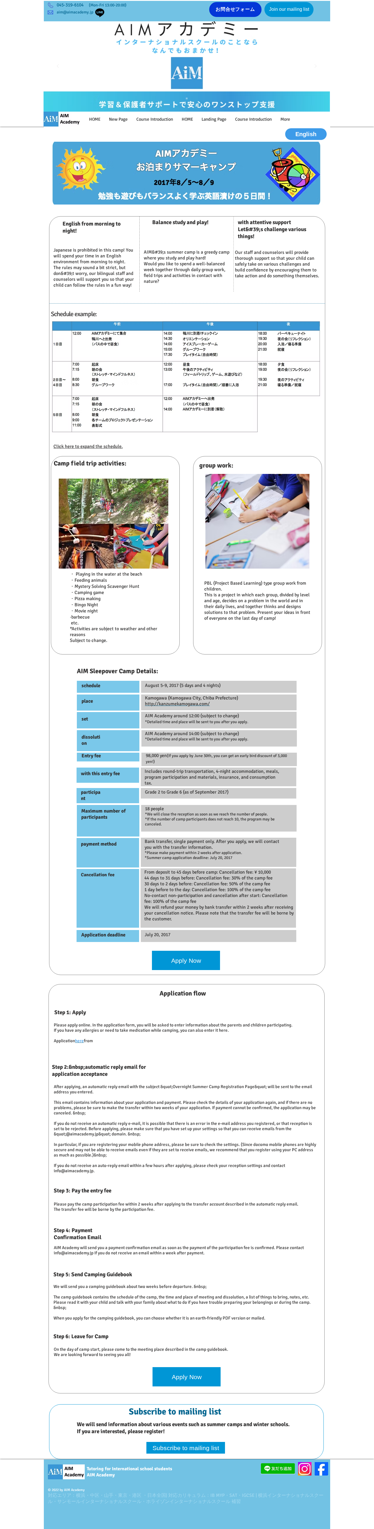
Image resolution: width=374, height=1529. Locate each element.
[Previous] (58, 66)
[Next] (315, 66)
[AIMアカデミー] (187, 98)
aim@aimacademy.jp (75, 12)
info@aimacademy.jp (74, 1170)
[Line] (99, 12)
